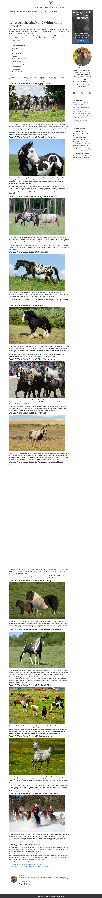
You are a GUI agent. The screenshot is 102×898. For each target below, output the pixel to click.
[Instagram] (21, 884)
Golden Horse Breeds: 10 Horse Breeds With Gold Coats (28, 864)
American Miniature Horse (19, 569)
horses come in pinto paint (17, 79)
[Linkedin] (29, 884)
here (30, 881)
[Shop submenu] (36, 7)
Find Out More (82, 41)
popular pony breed (28, 621)
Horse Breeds (22, 13)
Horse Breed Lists (14, 13)
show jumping (25, 791)
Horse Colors (28, 13)
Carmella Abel (36, 13)
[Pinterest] (24, 884)
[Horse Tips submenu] (44, 7)
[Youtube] (19, 884)
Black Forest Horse (62, 402)
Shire (13, 346)
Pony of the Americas (34, 292)
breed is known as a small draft (46, 128)
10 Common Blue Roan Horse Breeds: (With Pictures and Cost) (30, 866)
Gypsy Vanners (13, 132)
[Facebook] (26, 884)
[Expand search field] (67, 7)
